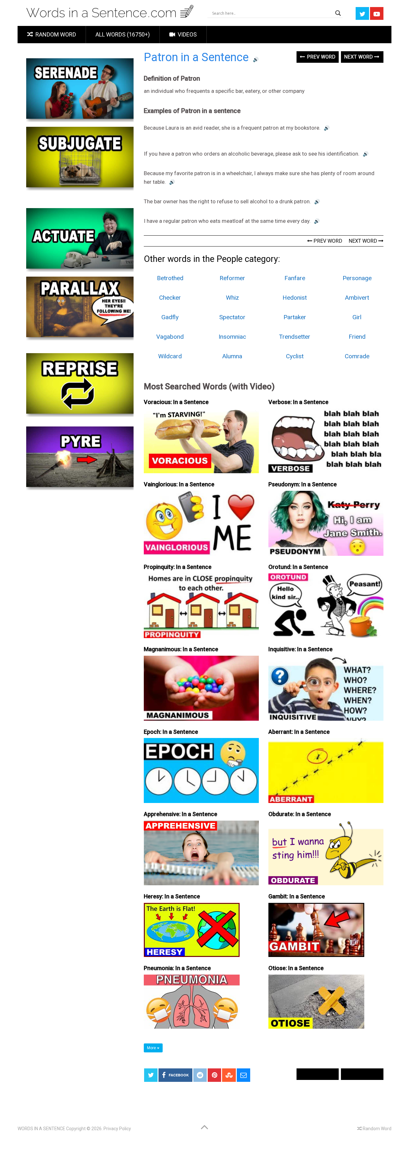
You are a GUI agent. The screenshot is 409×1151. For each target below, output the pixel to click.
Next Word (359, 57)
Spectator (232, 317)
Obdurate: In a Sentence (299, 814)
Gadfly (170, 317)
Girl (356, 317)
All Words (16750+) (123, 34)
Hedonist (294, 297)
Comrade (357, 356)
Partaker (294, 317)
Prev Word (321, 57)
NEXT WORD (363, 241)
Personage (357, 278)
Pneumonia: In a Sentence (177, 968)
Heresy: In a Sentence (172, 896)
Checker (170, 297)
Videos (186, 34)
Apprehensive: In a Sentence (180, 814)
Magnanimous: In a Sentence (181, 649)
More (152, 1048)
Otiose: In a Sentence (296, 968)
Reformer (232, 278)
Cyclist (295, 356)
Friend (357, 336)
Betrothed (170, 278)
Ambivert (357, 297)
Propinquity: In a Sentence (178, 566)
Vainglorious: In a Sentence (179, 484)
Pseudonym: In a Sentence (302, 484)
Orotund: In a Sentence (298, 566)
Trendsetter (294, 336)
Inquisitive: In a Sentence (300, 649)
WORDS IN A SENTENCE (41, 1128)
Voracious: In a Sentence (176, 402)
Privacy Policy (117, 1128)
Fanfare (294, 278)
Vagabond (170, 336)
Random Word (55, 34)
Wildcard (170, 356)
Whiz (232, 297)
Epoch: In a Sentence (171, 731)
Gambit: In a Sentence (296, 896)
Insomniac (232, 336)
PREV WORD (327, 241)
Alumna (232, 356)
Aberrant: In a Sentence (299, 731)
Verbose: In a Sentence (298, 402)
